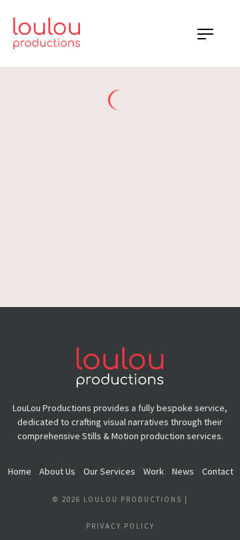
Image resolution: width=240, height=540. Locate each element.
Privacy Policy (120, 526)
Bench (48, 265)
